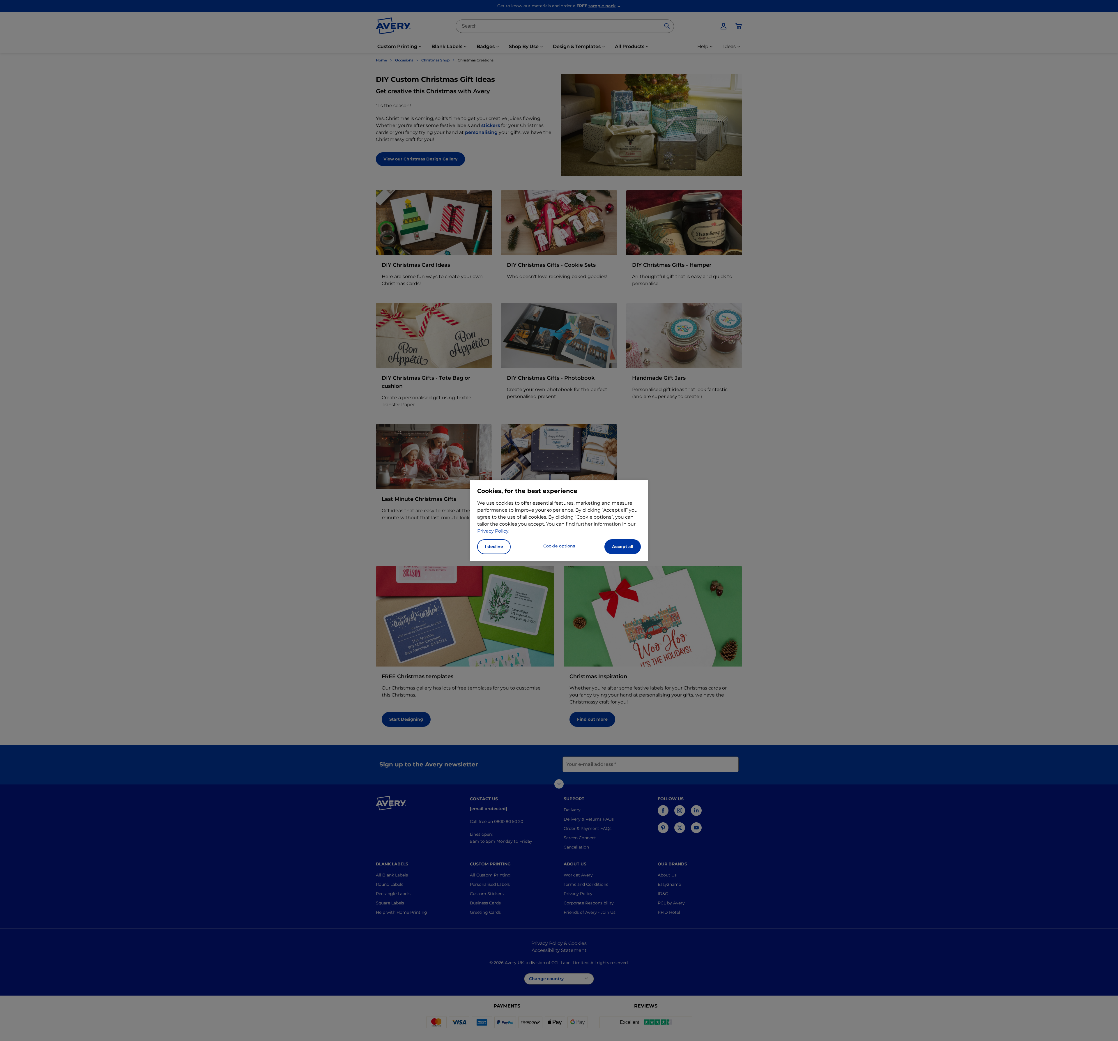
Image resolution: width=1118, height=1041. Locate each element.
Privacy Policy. (493, 531)
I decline (494, 546)
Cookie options (559, 546)
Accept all (622, 546)
